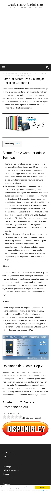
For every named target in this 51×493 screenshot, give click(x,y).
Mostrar (17, 144)
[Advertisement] (25, 37)
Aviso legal (6, 466)
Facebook (6, 453)
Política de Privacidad (10, 470)
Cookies (5, 474)
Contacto (6, 484)
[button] (47, 67)
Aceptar (42, 487)
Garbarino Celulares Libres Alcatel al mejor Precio (20, 73)
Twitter (5, 456)
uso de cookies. (45, 490)
